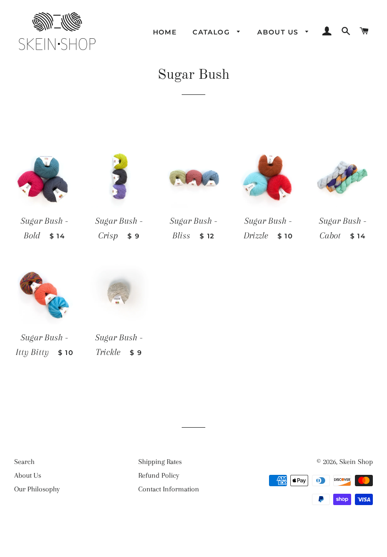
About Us (279, 32)
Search (24, 461)
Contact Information (168, 489)
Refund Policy (158, 475)
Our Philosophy (37, 489)
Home (165, 32)
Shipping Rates (160, 461)
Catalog (212, 32)
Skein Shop (356, 461)
